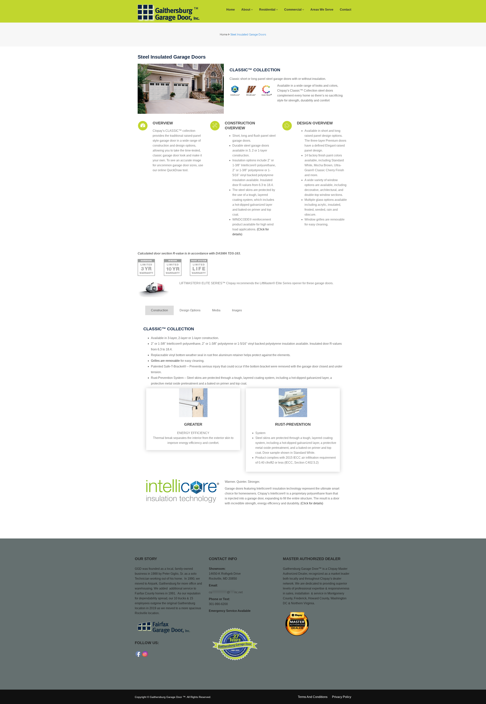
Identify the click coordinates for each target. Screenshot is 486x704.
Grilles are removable (165, 360)
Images (237, 310)
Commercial (292, 9)
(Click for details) (312, 503)
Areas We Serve (321, 9)
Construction (159, 310)
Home (230, 9)
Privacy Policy (341, 697)
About (245, 9)
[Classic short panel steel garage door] (181, 89)
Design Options (190, 310)
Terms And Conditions (312, 697)
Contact (345, 9)
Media (216, 310)
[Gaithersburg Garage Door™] (160, 13)
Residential (267, 9)
